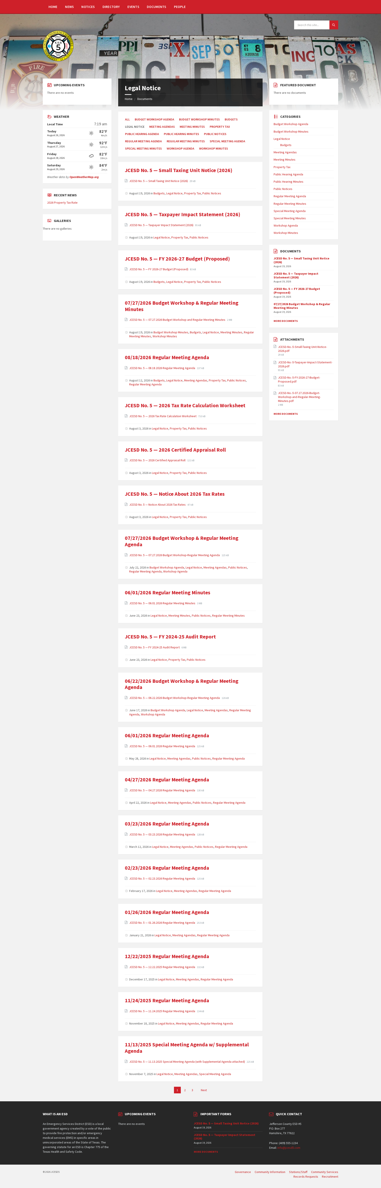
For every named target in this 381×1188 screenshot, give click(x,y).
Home (53, 7)
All (127, 119)
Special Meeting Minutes (143, 148)
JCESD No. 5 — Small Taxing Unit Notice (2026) (178, 170)
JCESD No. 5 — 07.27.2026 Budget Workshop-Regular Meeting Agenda (174, 555)
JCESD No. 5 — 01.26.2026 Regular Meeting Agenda (162, 923)
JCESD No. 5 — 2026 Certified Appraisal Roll (175, 449)
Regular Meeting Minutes (186, 141)
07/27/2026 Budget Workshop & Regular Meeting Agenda (181, 541)
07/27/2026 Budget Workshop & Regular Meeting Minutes (181, 306)
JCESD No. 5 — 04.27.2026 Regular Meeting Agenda (162, 790)
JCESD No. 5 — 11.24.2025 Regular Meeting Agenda (162, 1011)
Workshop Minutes (213, 148)
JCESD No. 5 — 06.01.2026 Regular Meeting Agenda (162, 746)
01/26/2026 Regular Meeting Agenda (167, 912)
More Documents (286, 321)
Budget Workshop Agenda (154, 119)
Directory (111, 7)
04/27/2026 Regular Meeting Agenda (167, 779)
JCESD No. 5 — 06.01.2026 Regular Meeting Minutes (162, 603)
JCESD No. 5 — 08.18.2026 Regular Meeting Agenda (162, 368)
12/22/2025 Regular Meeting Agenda (167, 956)
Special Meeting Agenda (227, 141)
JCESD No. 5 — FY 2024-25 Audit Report (170, 636)
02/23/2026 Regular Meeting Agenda (167, 867)
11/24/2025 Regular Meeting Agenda (167, 1000)
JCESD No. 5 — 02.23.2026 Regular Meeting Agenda (162, 878)
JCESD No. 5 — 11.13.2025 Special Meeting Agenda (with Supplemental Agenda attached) (187, 1062)
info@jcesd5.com (288, 1148)
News (69, 7)
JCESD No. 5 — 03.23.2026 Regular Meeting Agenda (162, 834)
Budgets (231, 119)
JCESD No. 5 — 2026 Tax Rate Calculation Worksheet (185, 405)
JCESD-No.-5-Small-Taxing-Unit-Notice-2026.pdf (302, 349)
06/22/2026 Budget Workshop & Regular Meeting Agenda (181, 684)
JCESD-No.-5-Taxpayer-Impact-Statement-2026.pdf (305, 364)
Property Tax (220, 127)
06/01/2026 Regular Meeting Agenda (167, 735)
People (180, 7)
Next (204, 1090)
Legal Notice (174, 193)
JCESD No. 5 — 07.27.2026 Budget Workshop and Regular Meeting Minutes (177, 320)
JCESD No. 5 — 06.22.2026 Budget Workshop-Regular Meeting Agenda (174, 698)
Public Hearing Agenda (142, 134)
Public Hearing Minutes (181, 134)
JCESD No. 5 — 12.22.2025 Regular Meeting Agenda (162, 967)
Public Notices (215, 134)
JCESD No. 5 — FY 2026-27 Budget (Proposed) (177, 258)
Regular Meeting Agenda (143, 141)
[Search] (333, 25)
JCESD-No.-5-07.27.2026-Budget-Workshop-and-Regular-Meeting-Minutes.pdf (299, 397)
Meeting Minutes (192, 127)
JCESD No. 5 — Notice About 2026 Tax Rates (175, 493)
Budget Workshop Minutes (199, 119)
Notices (88, 7)
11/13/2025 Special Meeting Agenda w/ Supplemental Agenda (187, 1047)
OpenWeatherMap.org (84, 177)
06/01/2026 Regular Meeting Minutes (167, 592)
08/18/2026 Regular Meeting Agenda (167, 357)
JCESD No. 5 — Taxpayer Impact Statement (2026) (182, 214)
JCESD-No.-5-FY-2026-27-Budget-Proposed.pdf (299, 379)
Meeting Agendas (162, 127)
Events (133, 7)
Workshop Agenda (180, 148)
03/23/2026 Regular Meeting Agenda (167, 823)
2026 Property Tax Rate (62, 203)
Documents (156, 7)
